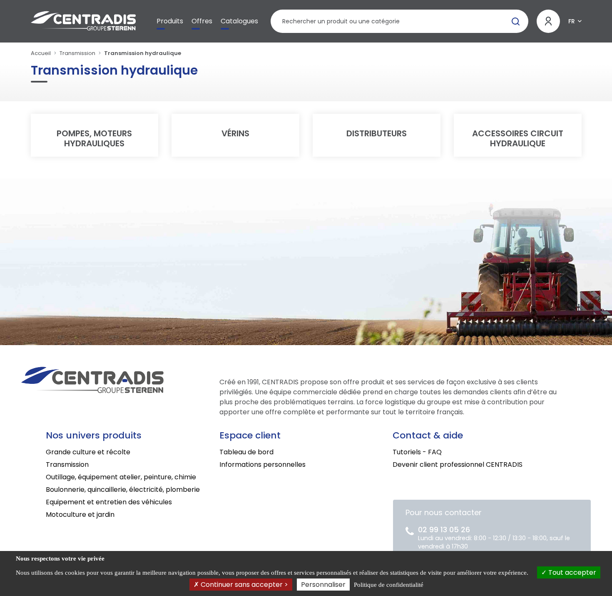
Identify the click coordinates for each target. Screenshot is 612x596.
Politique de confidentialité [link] (388, 584)
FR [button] (571, 21)
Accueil (41, 53)
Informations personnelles (262, 464)
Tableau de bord (246, 452)
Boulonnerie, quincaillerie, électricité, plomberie (123, 489)
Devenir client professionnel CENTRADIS (457, 464)
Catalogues (239, 21)
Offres (202, 21)
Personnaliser (323, 584)
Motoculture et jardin (80, 514)
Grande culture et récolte (88, 452)
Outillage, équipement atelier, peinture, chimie (121, 477)
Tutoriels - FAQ (417, 452)
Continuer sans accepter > (243, 584)
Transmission (77, 53)
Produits (170, 21)
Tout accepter (571, 572)
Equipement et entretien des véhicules (109, 502)
